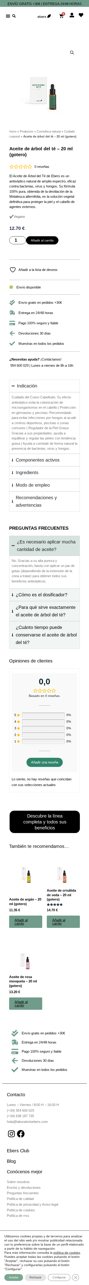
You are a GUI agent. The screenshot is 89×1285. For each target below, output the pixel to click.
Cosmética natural (49, 131)
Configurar (59, 1277)
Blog (11, 1161)
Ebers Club (18, 1150)
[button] (8, 16)
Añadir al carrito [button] (21, 921)
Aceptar (13, 1277)
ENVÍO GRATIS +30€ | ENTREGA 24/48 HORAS (45, 4)
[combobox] (20, 16)
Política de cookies (21, 1210)
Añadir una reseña (44, 762)
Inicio (12, 131)
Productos (26, 131)
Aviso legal (50, 1204)
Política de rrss (18, 1216)
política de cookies (66, 1252)
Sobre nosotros (18, 1182)
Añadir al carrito (42, 240)
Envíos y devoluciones (24, 1187)
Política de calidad (20, 1199)
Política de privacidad (23, 1204)
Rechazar (35, 1277)
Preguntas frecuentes (23, 1193)
